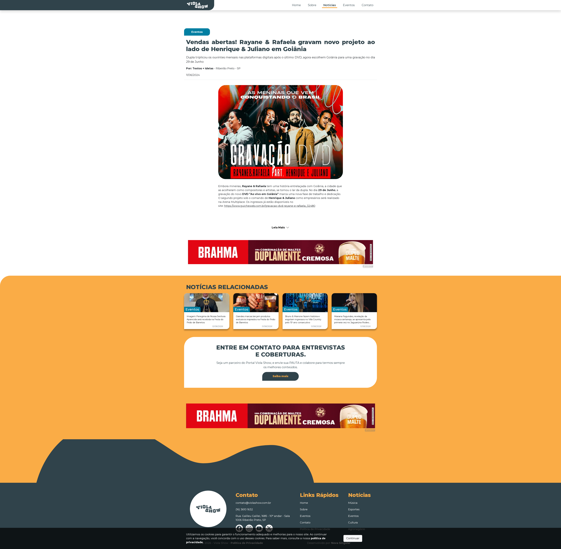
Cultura (353, 522)
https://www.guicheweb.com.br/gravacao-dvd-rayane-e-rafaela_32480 (269, 206)
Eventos (349, 5)
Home (296, 5)
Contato (367, 5)
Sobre (312, 5)
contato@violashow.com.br (253, 502)
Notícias (329, 5)
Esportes (354, 509)
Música (352, 502)
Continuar (352, 538)
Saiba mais (280, 376)
